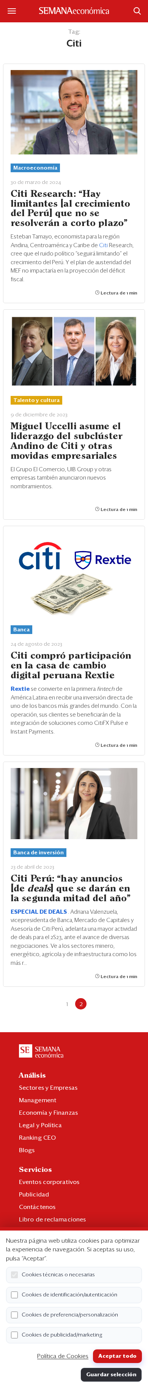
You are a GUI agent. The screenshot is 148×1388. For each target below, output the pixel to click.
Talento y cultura (36, 400)
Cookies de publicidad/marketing (62, 1335)
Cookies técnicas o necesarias (58, 1274)
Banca (21, 629)
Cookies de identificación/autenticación (69, 1295)
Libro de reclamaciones (52, 1220)
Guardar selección (111, 1374)
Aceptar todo (117, 1356)
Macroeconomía (35, 168)
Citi (104, 245)
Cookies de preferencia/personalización (70, 1315)
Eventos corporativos (49, 1182)
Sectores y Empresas (48, 1088)
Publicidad (34, 1195)
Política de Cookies (62, 1356)
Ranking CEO (37, 1138)
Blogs (27, 1150)
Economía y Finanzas (48, 1113)
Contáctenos (37, 1207)
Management (37, 1100)
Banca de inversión (38, 852)
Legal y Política (40, 1125)
